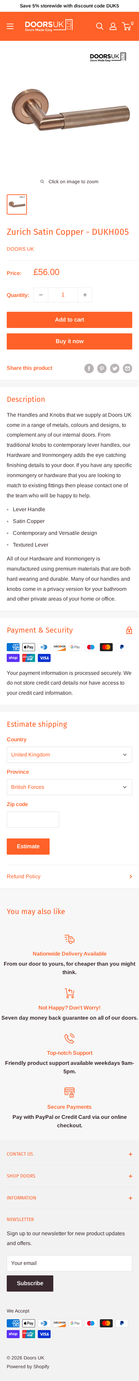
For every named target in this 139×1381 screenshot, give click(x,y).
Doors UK (20, 249)
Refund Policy (23, 876)
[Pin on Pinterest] (102, 368)
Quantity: (18, 295)
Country (17, 739)
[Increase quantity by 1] (85, 295)
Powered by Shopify (28, 1366)
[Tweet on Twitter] (114, 368)
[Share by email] (127, 368)
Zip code (17, 804)
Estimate (28, 846)
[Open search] (100, 26)
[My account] (113, 26)
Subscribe (30, 1283)
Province (18, 772)
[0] (126, 26)
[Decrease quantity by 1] (41, 295)
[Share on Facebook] (89, 368)
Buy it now (70, 341)
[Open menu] (10, 26)
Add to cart (69, 319)
